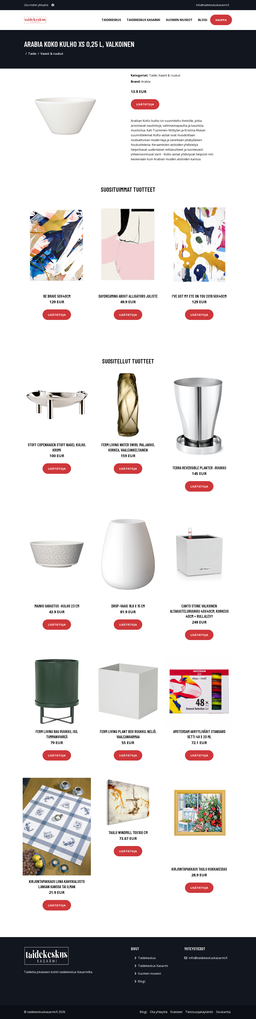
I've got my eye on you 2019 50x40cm (199, 296)
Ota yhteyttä (158, 1012)
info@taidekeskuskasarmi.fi (212, 5)
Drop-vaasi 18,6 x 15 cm (128, 605)
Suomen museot (179, 20)
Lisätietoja (145, 104)
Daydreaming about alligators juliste (128, 296)
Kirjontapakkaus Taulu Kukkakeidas (199, 869)
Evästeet (176, 1012)
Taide (32, 54)
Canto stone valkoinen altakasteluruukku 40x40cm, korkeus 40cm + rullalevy (199, 610)
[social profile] (53, 5)
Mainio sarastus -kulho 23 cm (56, 605)
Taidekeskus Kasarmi (143, 20)
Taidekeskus (111, 20)
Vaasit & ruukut (51, 54)
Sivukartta (223, 1012)
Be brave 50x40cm (56, 296)
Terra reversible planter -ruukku (199, 467)
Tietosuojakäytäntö (199, 1012)
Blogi (202, 20)
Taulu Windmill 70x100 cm (128, 832)
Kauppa (221, 20)
